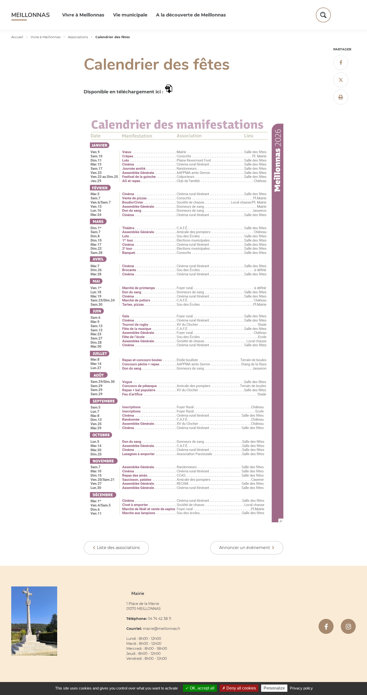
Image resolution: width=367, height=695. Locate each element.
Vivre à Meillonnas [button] (83, 15)
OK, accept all (201, 688)
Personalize (274, 688)
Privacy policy (301, 688)
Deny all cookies (240, 688)
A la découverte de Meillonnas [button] (191, 15)
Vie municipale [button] (130, 15)
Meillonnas (30, 15)
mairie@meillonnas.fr (162, 628)
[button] (183, 521)
